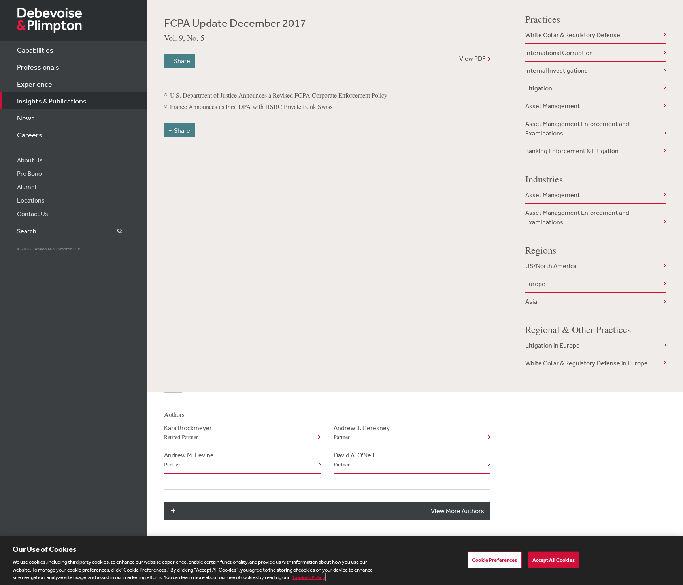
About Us (30, 160)
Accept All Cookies (553, 560)
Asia (531, 301)
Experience (34, 83)
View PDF (472, 58)
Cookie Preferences (494, 560)
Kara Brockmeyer (188, 432)
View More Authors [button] (457, 511)
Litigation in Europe (552, 345)
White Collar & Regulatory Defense (572, 35)
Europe (535, 284)
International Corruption (559, 52)
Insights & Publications (52, 100)
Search (115, 231)
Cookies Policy (308, 577)
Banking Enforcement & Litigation (572, 151)
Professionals (38, 66)
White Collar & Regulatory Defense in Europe (586, 363)
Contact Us (32, 214)
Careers (29, 134)
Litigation (538, 88)
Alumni (26, 187)
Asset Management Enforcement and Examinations (577, 128)
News (26, 117)
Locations (31, 200)
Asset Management (552, 106)
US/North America (551, 266)
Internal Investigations (556, 70)
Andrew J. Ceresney (362, 432)
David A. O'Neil (354, 459)
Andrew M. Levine (189, 459)
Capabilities (35, 49)
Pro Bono (29, 173)
